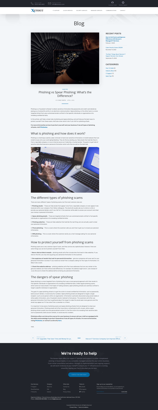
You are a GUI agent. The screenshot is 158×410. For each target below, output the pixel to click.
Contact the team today (79, 374)
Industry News (110, 71)
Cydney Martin (61, 100)
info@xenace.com (56, 399)
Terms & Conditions (83, 407)
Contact (122, 10)
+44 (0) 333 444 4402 (41, 399)
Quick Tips (65, 89)
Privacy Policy (67, 392)
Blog (64, 389)
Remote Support (123, 5)
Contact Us (66, 386)
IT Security (34, 392)
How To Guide (110, 68)
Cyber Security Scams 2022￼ (114, 47)
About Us (49, 386)
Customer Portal (112, 5)
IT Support (56, 10)
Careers (49, 392)
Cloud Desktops (35, 389)
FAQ (48, 389)
